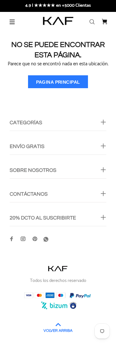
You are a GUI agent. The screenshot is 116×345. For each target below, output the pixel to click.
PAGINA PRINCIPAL (58, 82)
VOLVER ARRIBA (58, 331)
